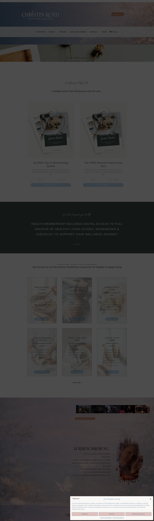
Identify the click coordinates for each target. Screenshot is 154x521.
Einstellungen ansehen (138, 514)
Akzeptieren (84, 514)
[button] (150, 499)
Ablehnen (111, 514)
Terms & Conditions (106, 518)
